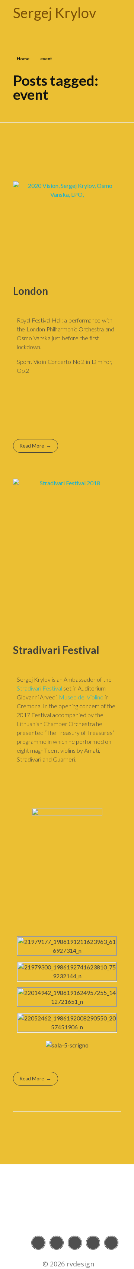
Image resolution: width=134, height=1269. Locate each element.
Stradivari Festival (56, 650)
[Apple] (93, 1242)
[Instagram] (56, 1242)
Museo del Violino (81, 697)
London (30, 290)
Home (23, 58)
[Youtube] (74, 1242)
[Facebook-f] (38, 1242)
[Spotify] (111, 1242)
